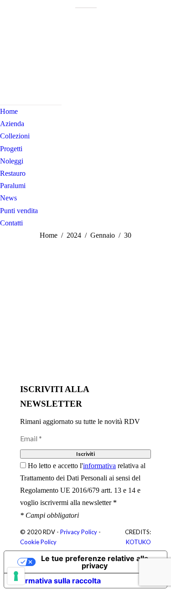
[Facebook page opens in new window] (7, 71)
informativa (99, 466)
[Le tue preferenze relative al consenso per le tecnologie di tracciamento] (16, 576)
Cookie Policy (38, 542)
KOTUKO (138, 542)
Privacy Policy (78, 532)
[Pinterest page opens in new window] (34, 71)
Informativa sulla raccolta (56, 580)
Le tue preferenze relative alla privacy (94, 562)
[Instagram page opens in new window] (20, 71)
